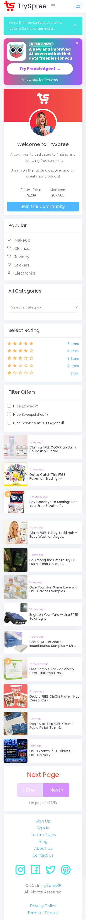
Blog (43, 841)
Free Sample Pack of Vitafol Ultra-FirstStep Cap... (52, 671)
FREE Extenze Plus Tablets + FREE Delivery (51, 753)
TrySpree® (50, 885)
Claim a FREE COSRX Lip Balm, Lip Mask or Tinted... (52, 449)
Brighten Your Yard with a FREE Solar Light (53, 616)
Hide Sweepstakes (29, 414)
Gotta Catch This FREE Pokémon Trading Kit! (47, 476)
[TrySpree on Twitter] (52, 871)
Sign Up (43, 821)
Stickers (21, 265)
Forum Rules (43, 834)
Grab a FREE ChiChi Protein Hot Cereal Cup (54, 698)
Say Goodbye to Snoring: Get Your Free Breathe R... (53, 504)
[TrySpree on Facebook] (37, 871)
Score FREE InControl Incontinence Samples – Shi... (52, 644)
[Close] (75, 26)
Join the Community (43, 206)
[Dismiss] (77, 43)
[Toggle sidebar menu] (77, 5)
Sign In (43, 828)
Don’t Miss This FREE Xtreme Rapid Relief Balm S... (51, 726)
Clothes (21, 248)
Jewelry (21, 257)
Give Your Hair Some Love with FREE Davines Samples (54, 589)
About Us (43, 848)
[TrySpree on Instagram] (22, 871)
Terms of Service (43, 913)
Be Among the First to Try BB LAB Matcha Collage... (52, 562)
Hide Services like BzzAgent (37, 423)
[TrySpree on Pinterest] (66, 871)
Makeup (21, 240)
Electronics (24, 273)
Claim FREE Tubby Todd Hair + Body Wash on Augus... (53, 535)
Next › (56, 790)
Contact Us (43, 855)
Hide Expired (24, 406)
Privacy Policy (43, 906)
